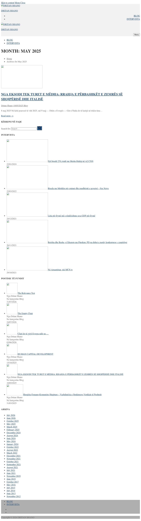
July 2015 (11, 487)
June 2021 (11, 473)
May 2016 (11, 484)
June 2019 (11, 478)
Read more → (7, 115)
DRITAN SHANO (9, 10)
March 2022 (12, 452)
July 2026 (11, 415)
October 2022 (13, 447)
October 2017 (13, 481)
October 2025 (13, 420)
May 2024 (11, 441)
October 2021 (13, 461)
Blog (25, 105)
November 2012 (14, 496)
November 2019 (14, 476)
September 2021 (14, 464)
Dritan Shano (7, 105)
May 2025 (11, 423)
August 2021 (12, 467)
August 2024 (12, 435)
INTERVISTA (13, 504)
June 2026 (11, 418)
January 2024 (12, 444)
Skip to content (7, 2)
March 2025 (12, 426)
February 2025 (13, 429)
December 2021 (14, 455)
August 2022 (12, 449)
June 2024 (11, 438)
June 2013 (11, 493)
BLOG (10, 501)
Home (9, 58)
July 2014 (11, 490)
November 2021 (14, 458)
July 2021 (11, 470)
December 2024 (14, 432)
